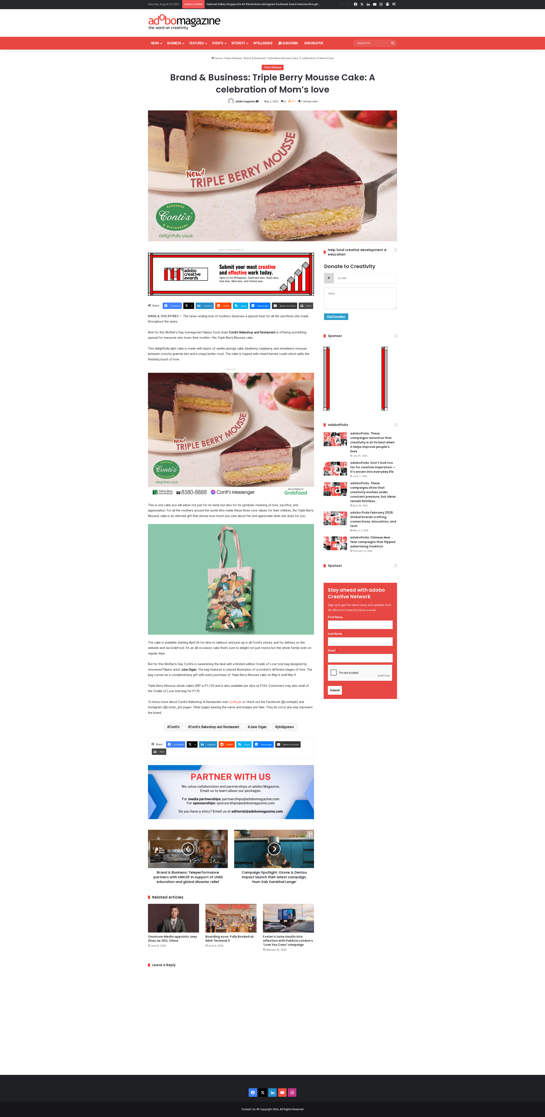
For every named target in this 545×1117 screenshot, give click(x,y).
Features (196, 43)
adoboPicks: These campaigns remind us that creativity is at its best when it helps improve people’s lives (372, 442)
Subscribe (290, 43)
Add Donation (336, 317)
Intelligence (263, 43)
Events (217, 43)
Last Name (336, 634)
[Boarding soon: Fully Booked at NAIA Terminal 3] (231, 918)
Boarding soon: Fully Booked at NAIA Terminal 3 (229, 938)
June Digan (258, 727)
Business (174, 43)
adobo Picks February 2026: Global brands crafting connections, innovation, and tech (373, 519)
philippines (285, 727)
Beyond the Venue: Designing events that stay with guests (242, 4)
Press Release (233, 58)
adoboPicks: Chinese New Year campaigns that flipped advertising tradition (372, 542)
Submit (335, 690)
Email (332, 650)
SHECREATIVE (313, 43)
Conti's (174, 727)
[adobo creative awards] (231, 274)
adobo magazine (245, 101)
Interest (238, 43)
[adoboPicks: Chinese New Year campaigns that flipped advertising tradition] (335, 543)
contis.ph (235, 702)
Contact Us (248, 1109)
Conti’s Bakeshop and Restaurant (214, 727)
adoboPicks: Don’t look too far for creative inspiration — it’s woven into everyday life (372, 467)
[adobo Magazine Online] (184, 21)
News (155, 43)
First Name (336, 617)
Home (218, 58)
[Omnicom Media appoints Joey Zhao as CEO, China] (173, 918)
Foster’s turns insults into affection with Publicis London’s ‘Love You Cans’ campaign (288, 940)
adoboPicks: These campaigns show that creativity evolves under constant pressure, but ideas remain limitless (373, 492)
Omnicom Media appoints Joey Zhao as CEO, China (172, 938)
